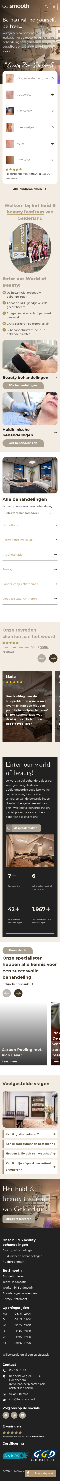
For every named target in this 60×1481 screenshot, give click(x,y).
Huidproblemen (13, 1261)
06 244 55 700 (18, 1393)
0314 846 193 (17, 1370)
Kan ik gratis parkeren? (22, 1134)
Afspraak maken (25, 828)
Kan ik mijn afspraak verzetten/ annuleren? (28, 1166)
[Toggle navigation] (54, 6)
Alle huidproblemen (27, 189)
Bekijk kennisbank (15, 984)
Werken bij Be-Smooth (17, 1287)
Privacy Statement (14, 1299)
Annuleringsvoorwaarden (19, 1293)
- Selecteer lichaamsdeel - (21, 513)
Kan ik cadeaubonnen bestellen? (29, 1143)
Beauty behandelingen (18, 1250)
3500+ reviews (36, 1436)
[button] (53, 658)
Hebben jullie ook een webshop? (29, 1153)
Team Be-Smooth (14, 1282)
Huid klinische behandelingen (22, 1256)
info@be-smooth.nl (22, 1399)
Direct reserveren (18, 1219)
